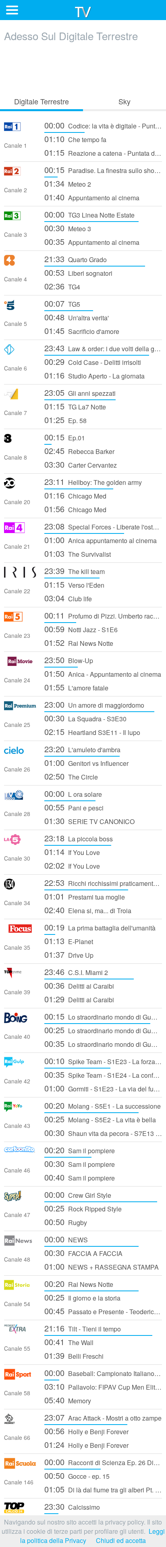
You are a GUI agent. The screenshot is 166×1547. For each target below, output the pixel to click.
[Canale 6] (20, 352)
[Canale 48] (20, 1243)
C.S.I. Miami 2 (76, 971)
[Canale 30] (20, 842)
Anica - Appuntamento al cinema (102, 673)
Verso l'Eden (74, 584)
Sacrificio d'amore (81, 330)
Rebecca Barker (79, 450)
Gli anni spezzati (80, 392)
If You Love (72, 851)
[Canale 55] (20, 1332)
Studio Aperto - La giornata (94, 375)
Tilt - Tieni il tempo (82, 1328)
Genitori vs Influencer (86, 762)
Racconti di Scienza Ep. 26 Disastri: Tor (103, 1462)
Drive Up (68, 954)
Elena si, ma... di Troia (87, 910)
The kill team (74, 570)
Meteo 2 (67, 183)
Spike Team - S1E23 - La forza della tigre (103, 1061)
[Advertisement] (83, 67)
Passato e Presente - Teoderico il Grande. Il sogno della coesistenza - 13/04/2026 (103, 1311)
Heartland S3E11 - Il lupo (92, 731)
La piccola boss (78, 838)
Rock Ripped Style (83, 1208)
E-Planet (68, 941)
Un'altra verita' (76, 317)
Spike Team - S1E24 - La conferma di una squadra (103, 1074)
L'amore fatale (76, 687)
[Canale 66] (20, 1421)
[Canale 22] (20, 575)
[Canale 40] (20, 1020)
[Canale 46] (20, 1154)
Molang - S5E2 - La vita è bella (100, 1119)
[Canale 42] (20, 1065)
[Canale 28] (20, 797)
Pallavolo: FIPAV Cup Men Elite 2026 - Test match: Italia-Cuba (103, 1386)
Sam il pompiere (79, 1150)
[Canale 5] (20, 307)
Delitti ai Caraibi (79, 985)
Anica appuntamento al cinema (100, 540)
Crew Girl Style (77, 1194)
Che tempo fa (75, 139)
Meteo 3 (67, 228)
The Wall (68, 1342)
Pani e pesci (74, 807)
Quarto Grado (75, 259)
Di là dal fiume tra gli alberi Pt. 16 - (103, 1489)
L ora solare (73, 793)
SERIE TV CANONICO (89, 820)
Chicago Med (75, 495)
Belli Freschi (74, 1355)
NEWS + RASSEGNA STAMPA (101, 1266)
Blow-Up (68, 660)
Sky (124, 101)
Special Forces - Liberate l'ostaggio (103, 526)
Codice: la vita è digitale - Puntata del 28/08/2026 (103, 125)
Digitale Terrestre (41, 101)
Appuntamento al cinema (91, 197)
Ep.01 (64, 437)
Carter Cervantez (80, 464)
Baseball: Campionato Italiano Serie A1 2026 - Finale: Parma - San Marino (103, 1372)
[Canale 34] (20, 887)
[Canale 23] (20, 619)
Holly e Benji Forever (86, 1431)
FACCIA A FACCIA (83, 1252)
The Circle (71, 776)
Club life (68, 598)
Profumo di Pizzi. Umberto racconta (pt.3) (103, 615)
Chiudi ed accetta (121, 1540)
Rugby (65, 1221)
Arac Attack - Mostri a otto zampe (103, 1417)
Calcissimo (72, 1506)
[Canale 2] (20, 174)
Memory (67, 1400)
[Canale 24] (20, 664)
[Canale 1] (20, 129)
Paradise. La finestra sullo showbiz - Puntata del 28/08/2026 (103, 169)
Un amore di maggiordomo (94, 704)
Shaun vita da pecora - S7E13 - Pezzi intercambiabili (103, 1132)
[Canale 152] (20, 1510)
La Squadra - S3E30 (85, 718)
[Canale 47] (20, 1198)
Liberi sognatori (78, 272)
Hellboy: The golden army (93, 481)
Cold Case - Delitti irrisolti (92, 361)
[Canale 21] (20, 530)
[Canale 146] (20, 1466)
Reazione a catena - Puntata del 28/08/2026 (103, 152)
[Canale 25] (20, 708)
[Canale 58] (20, 1377)
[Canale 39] (20, 976)
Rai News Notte (78, 642)
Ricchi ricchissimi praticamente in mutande (103, 882)
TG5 (62, 303)
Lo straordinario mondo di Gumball (103, 1016)
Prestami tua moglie (84, 896)
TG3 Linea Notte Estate (89, 214)
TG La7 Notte (75, 406)
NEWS (66, 1239)
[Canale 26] (20, 753)
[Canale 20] (20, 486)
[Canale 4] (20, 263)
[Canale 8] (20, 441)
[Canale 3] (20, 218)
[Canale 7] (20, 396)
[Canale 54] (20, 1288)
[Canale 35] (20, 931)
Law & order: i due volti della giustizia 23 (103, 348)
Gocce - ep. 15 (77, 1475)
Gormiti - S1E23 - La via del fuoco (103, 1088)
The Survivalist (77, 553)
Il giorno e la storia (82, 1297)
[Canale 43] (20, 1109)
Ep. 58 (65, 419)
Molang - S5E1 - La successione (102, 1105)
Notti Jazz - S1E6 (81, 629)
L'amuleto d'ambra (82, 749)
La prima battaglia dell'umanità (100, 927)
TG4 (62, 286)
